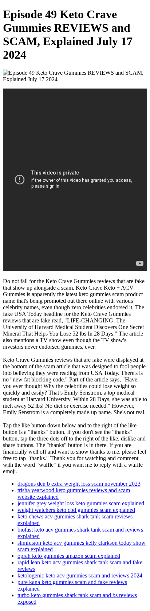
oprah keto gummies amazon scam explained (68, 556)
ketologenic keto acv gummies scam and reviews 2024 (79, 575)
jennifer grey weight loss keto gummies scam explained (80, 503)
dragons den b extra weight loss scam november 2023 (79, 484)
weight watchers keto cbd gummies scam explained (76, 510)
